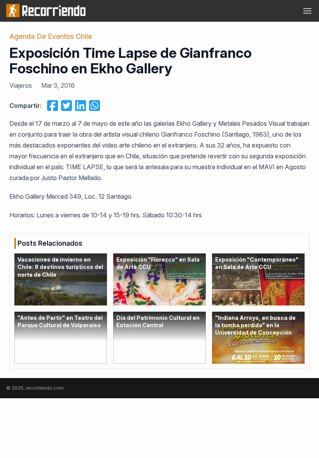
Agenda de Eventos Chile (50, 36)
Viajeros (20, 85)
